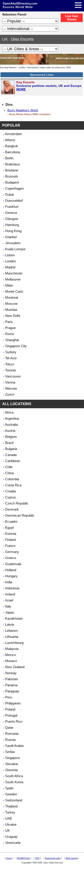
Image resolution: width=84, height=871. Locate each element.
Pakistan (11, 679)
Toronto (10, 370)
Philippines (13, 703)
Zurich (9, 394)
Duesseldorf (14, 200)
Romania (11, 733)
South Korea (14, 782)
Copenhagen (14, 188)
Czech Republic (16, 503)
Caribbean (12, 461)
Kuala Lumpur (15, 249)
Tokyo (9, 364)
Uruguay (11, 836)
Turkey (10, 812)
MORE (21, 89)
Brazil (9, 443)
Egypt (9, 527)
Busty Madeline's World (22, 110)
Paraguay (12, 691)
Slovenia (11, 770)
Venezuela (12, 843)
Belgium (11, 437)
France (10, 546)
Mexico (10, 655)
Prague (10, 328)
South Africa (14, 776)
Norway (11, 673)
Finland (10, 540)
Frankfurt (11, 206)
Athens (10, 140)
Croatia (10, 491)
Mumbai (11, 310)
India (8, 582)
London (10, 261)
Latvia (9, 624)
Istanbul (11, 237)
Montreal (11, 297)
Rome (9, 334)
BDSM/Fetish (23, 858)
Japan (9, 612)
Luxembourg (14, 643)
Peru (8, 697)
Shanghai (12, 340)
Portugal (11, 715)
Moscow (11, 303)
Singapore (12, 758)
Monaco (11, 661)
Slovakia (11, 764)
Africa (9, 412)
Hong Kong (13, 231)
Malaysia (11, 649)
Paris (9, 322)
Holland (10, 570)
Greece (10, 558)
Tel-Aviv (11, 358)
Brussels (11, 176)
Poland (10, 709)
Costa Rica (13, 485)
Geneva (11, 213)
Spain (9, 788)
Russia (10, 740)
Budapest (12, 182)
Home (9, 858)
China (9, 473)
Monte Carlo (14, 291)
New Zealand (14, 667)
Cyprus (10, 497)
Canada (11, 455)
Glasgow (11, 219)
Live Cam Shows (71, 17)
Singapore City (16, 346)
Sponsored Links (52, 858)
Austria (10, 430)
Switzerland (13, 800)
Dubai (9, 194)
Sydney (10, 352)
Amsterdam (13, 134)
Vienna (10, 382)
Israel (9, 600)
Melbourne (13, 279)
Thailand (11, 806)
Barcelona (12, 152)
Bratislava (12, 164)
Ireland (10, 594)
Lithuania (11, 636)
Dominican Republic (19, 515)
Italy (8, 606)
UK (5, 39)
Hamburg (12, 225)
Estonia (10, 533)
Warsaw (11, 388)
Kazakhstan (14, 618)
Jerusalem (13, 243)
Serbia (10, 752)
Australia (11, 424)
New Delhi (12, 316)
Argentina (12, 418)
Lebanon (11, 630)
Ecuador (11, 521)
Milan (9, 285)
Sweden (11, 794)
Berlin (9, 158)
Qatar (9, 727)
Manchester (14, 273)
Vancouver (13, 376)
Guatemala (13, 564)
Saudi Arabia (14, 746)
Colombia (12, 479)
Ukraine (11, 824)
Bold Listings (72, 858)
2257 (37, 858)
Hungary (11, 576)
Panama (11, 685)
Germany (12, 552)
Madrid (10, 267)
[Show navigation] (42, 6)
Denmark (12, 509)
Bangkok (11, 146)
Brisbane (11, 170)
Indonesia (12, 588)
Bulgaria (11, 449)
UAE (8, 818)
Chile (9, 467)
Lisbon (10, 255)
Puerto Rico (13, 721)
